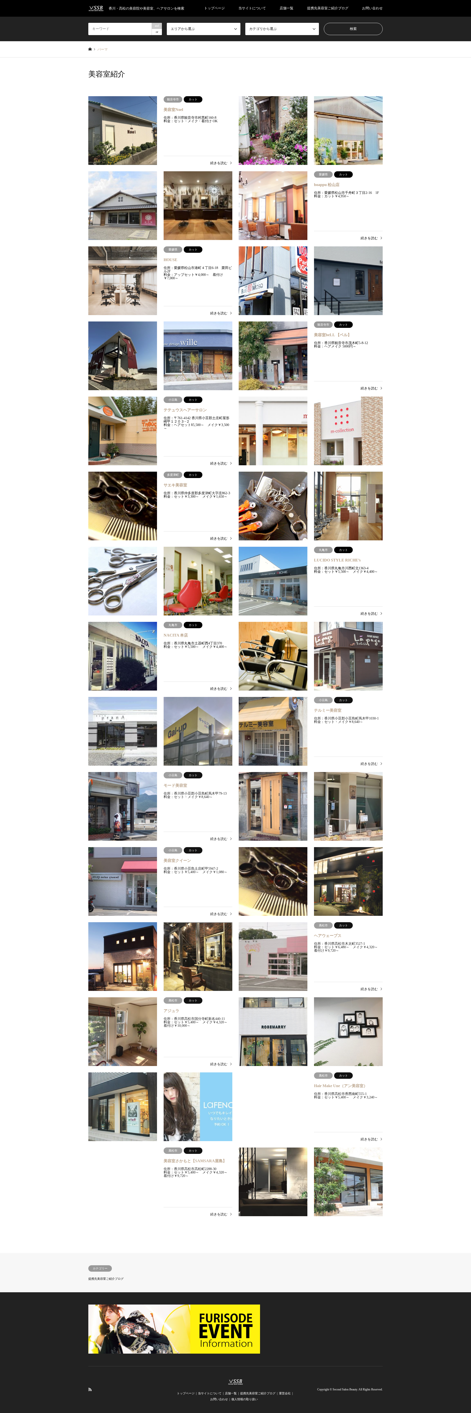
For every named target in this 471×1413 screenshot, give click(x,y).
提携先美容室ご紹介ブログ (327, 8)
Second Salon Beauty (345, 1389)
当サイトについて (252, 8)
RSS (90, 1389)
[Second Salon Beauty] (235, 1382)
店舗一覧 (286, 8)
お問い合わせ (372, 8)
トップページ (214, 8)
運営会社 (285, 1393)
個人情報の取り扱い (244, 1399)
